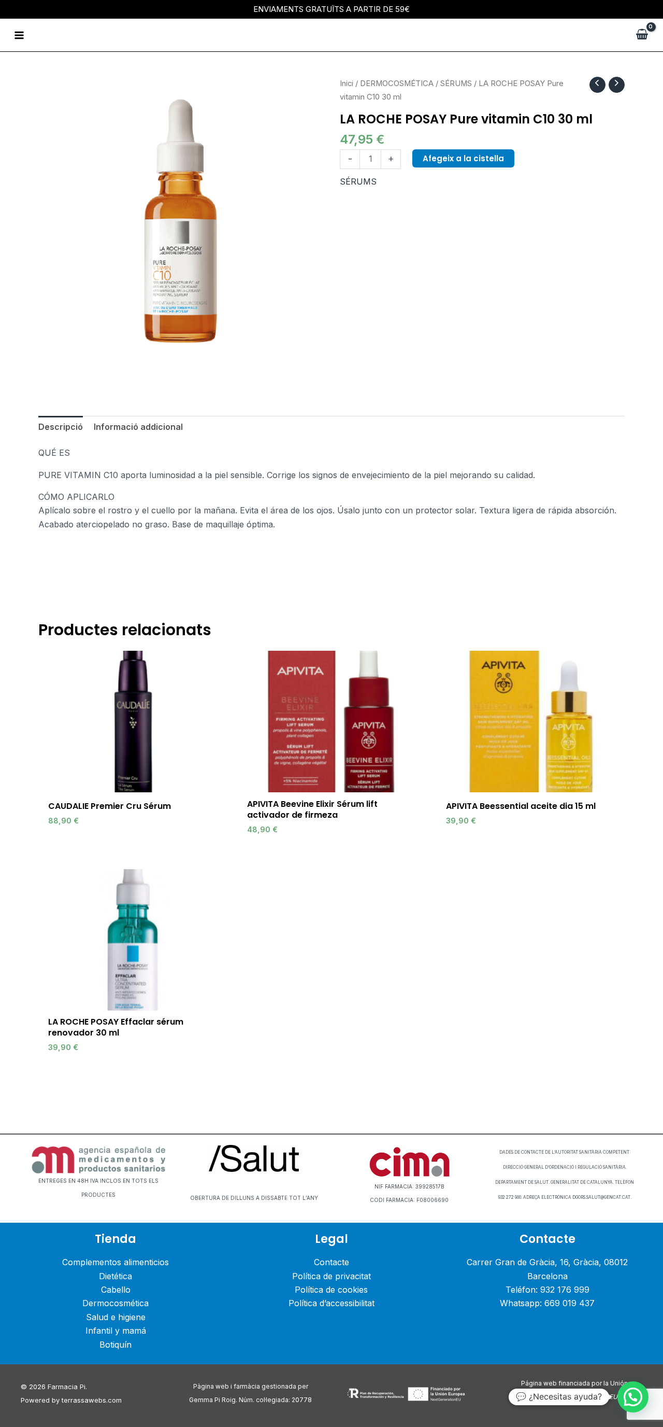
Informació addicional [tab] (138, 427)
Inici (346, 83)
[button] (632, 1396)
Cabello (116, 1289)
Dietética (115, 1276)
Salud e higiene (116, 1317)
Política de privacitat (331, 1276)
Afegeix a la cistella (463, 158)
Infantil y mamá (115, 1330)
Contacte (331, 1262)
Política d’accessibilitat (331, 1303)
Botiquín (115, 1344)
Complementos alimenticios (115, 1262)
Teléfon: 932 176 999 (547, 1289)
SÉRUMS (456, 83)
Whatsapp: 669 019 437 (547, 1303)
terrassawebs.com (92, 1400)
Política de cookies (331, 1289)
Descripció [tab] (60, 427)
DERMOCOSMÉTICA (397, 83)
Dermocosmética (115, 1303)
